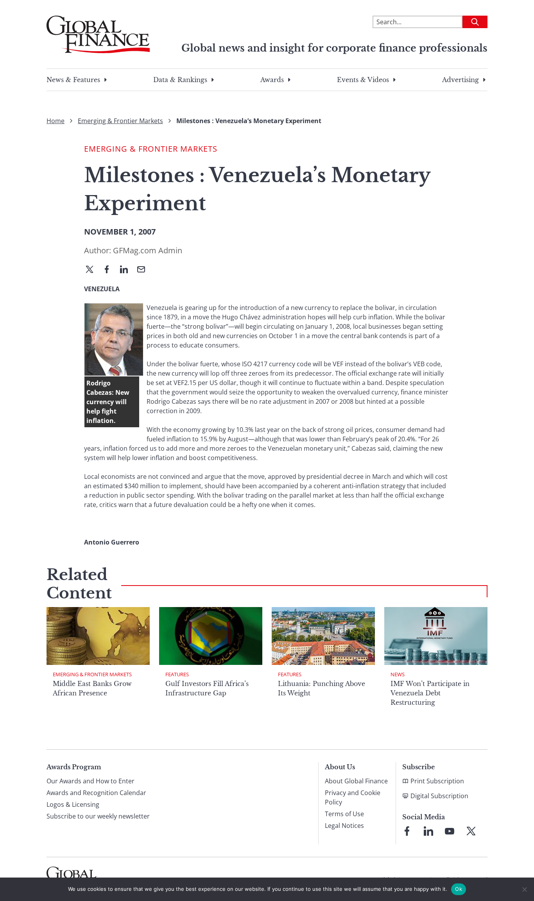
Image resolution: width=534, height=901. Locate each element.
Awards (272, 80)
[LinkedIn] (127, 270)
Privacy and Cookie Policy (352, 797)
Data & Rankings (180, 80)
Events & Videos (363, 80)
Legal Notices (344, 825)
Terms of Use (344, 814)
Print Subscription (437, 781)
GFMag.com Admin (147, 250)
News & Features (73, 80)
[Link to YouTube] (449, 831)
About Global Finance (356, 781)
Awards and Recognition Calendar (96, 792)
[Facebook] (109, 270)
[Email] (144, 270)
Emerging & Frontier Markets (120, 120)
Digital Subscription (439, 796)
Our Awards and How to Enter (90, 781)
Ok (458, 889)
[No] (524, 889)
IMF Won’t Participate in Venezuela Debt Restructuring (430, 693)
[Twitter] (92, 270)
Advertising (460, 80)
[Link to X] (471, 831)
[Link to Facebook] (407, 831)
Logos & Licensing (73, 804)
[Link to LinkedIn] (428, 831)
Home (56, 120)
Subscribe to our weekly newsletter (98, 816)
